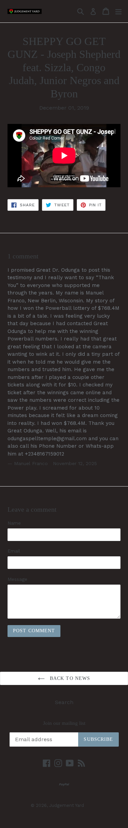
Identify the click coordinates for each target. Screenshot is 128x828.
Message (17, 579)
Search (64, 702)
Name (14, 523)
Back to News (69, 678)
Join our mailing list (64, 723)
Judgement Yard (66, 805)
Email (14, 551)
